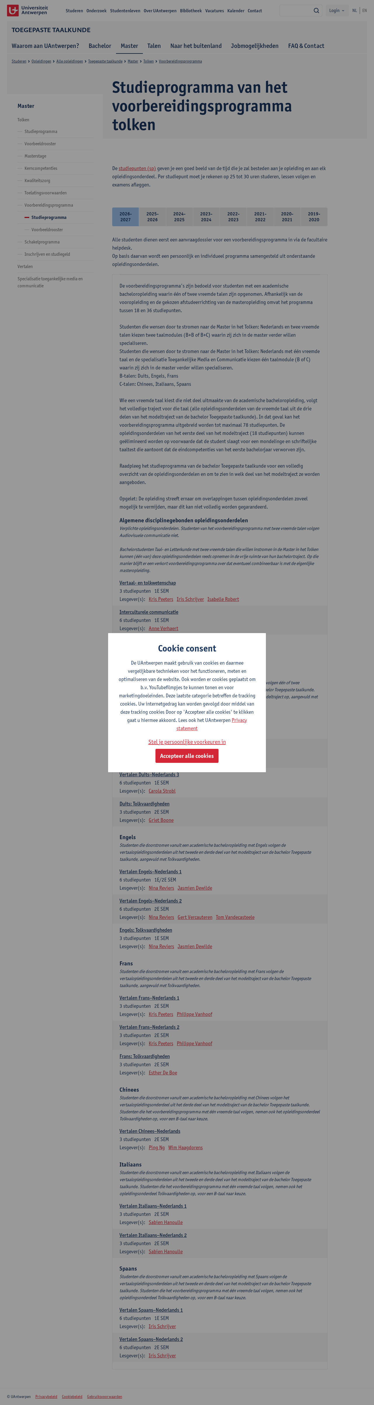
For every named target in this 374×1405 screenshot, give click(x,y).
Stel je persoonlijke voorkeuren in (187, 741)
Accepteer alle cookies (187, 755)
